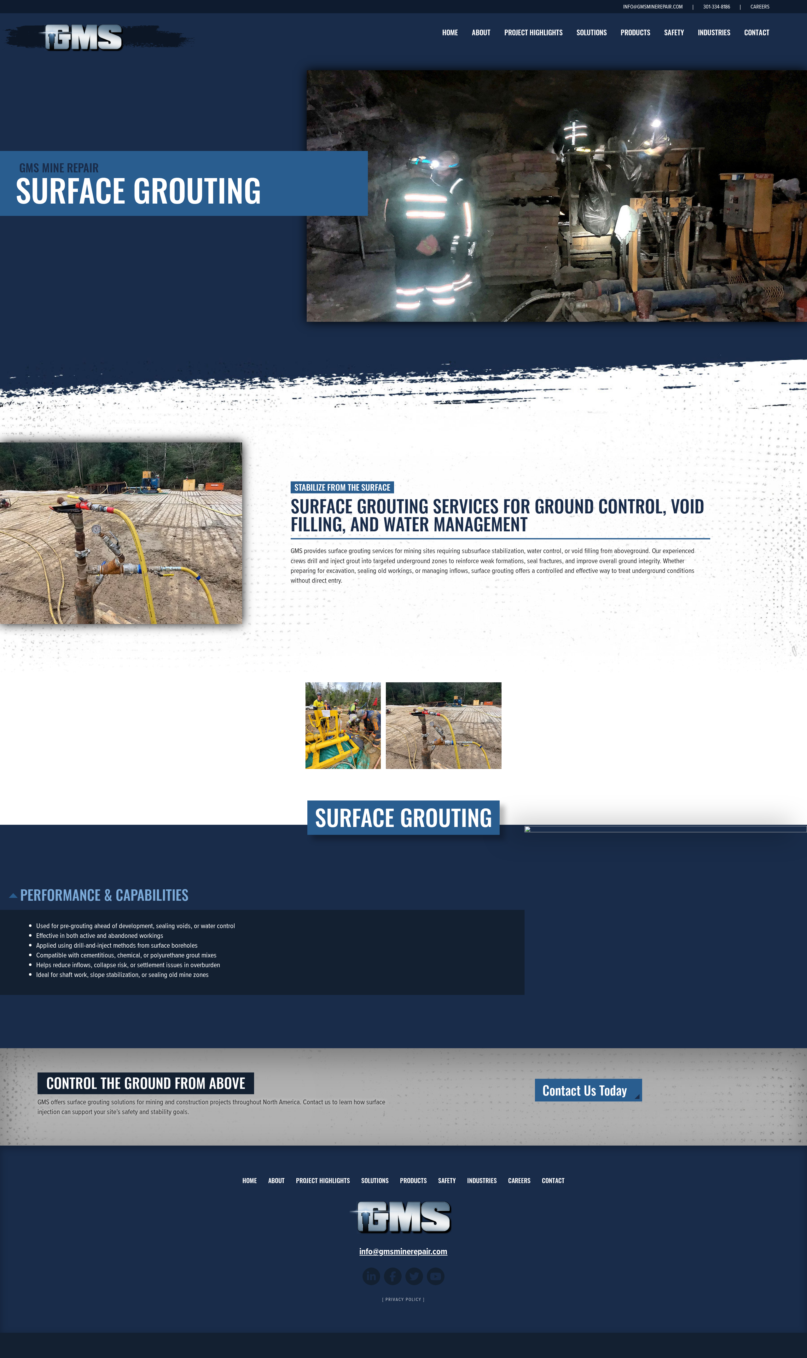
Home (450, 32)
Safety (674, 32)
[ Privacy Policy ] (403, 1299)
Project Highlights (533, 32)
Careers (760, 6)
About (481, 32)
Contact (756, 32)
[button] (343, 725)
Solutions (592, 32)
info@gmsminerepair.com (653, 6)
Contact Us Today (585, 1089)
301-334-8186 (716, 6)
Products (635, 32)
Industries (714, 32)
